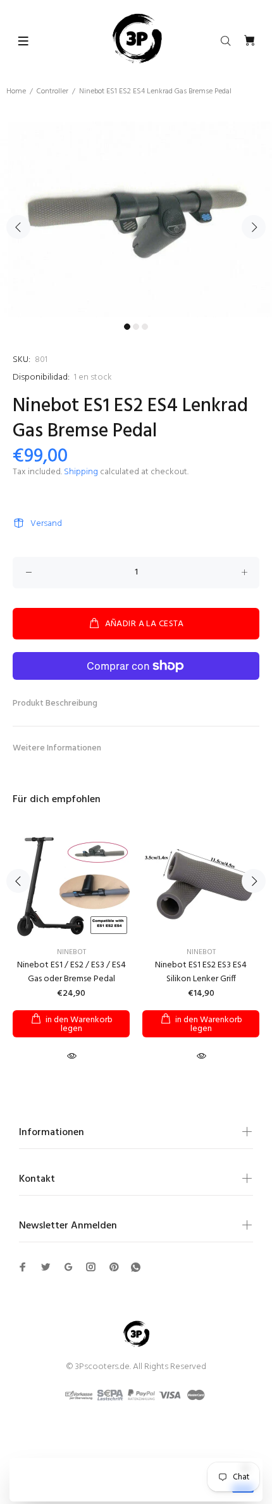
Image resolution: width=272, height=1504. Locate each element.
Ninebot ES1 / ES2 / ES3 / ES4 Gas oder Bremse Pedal (71, 972)
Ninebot (71, 952)
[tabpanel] (136, 219)
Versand (46, 523)
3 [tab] (145, 327)
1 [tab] (127, 327)
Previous (18, 227)
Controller (52, 91)
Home (16, 91)
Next (254, 227)
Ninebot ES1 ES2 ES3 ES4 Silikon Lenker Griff (201, 972)
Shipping (81, 472)
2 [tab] (136, 327)
